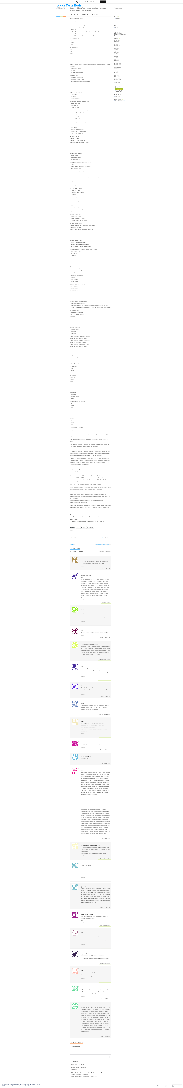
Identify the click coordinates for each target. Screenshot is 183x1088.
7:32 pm (108, 998)
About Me (72, 8)
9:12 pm (108, 858)
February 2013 (117, 41)
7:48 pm (108, 963)
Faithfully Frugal (81, 8)
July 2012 (116, 44)
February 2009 (117, 76)
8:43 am (108, 879)
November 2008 (117, 80)
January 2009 (117, 78)
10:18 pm (108, 763)
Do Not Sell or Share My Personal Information (74, 1083)
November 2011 (117, 45)
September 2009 (117, 67)
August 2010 (116, 52)
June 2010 (116, 55)
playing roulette (74, 1071)
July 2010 (116, 53)
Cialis (82, 721)
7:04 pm (108, 602)
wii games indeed (74, 1069)
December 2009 (117, 63)
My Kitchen (103, 8)
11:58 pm (108, 925)
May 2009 (116, 72)
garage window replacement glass (90, 845)
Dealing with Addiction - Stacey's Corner (78, 1067)
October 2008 (117, 82)
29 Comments (106, 539)
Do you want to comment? (77, 551)
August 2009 (116, 68)
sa (81, 560)
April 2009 (116, 74)
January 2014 (117, 40)
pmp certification (85, 954)
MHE (82, 970)
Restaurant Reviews (75, 10)
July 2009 (116, 70)
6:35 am (108, 946)
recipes (120, 89)
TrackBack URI (108, 551)
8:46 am (108, 907)
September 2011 (117, 47)
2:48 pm (108, 659)
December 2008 (117, 79)
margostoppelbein (86, 756)
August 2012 (116, 42)
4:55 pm (108, 696)
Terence (83, 686)
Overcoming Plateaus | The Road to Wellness (79, 1074)
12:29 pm (108, 838)
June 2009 (116, 71)
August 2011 (116, 48)
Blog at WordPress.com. (61, 1083)
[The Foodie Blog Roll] (120, 100)
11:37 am (108, 749)
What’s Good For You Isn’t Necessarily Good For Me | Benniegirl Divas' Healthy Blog (87, 1072)
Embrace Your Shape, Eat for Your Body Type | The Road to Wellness (84, 1076)
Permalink (83, 566)
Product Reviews (86, 10)
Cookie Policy (28, 1085)
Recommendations (92, 8)
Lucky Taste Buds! (69, 5)
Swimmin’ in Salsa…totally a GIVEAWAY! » (103, 544)
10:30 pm (108, 714)
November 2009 (117, 64)
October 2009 (117, 65)
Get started (103, 1)
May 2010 (116, 56)
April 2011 (116, 49)
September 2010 (117, 51)
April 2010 (116, 57)
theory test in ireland (87, 914)
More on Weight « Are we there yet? (77, 1064)
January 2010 (117, 61)
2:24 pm (108, 568)
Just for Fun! (73, 537)
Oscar (82, 703)
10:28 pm (108, 637)
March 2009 (116, 75)
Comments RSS (101, 551)
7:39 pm (108, 1036)
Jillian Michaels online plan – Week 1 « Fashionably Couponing (83, 1065)
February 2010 (117, 60)
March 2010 (116, 59)
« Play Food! (72, 544)
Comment (106, 1056)
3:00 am (108, 623)
